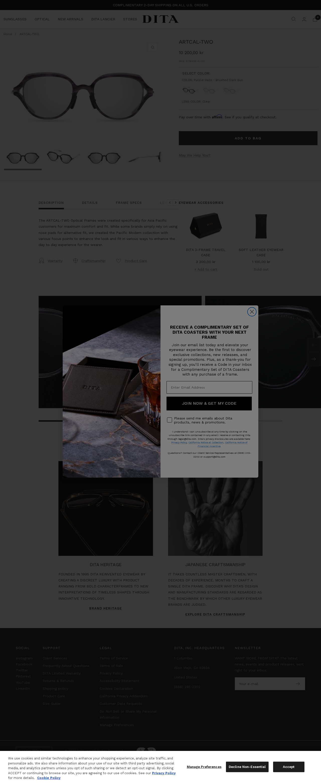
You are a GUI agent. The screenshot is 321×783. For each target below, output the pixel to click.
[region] (160, 767)
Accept (289, 767)
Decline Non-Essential (247, 767)
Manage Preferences (204, 767)
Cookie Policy (48, 778)
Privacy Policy (164, 773)
